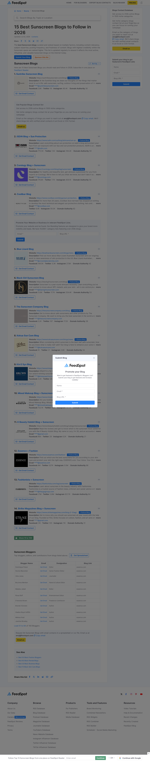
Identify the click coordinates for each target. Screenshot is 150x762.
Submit (75, 403)
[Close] (94, 358)
